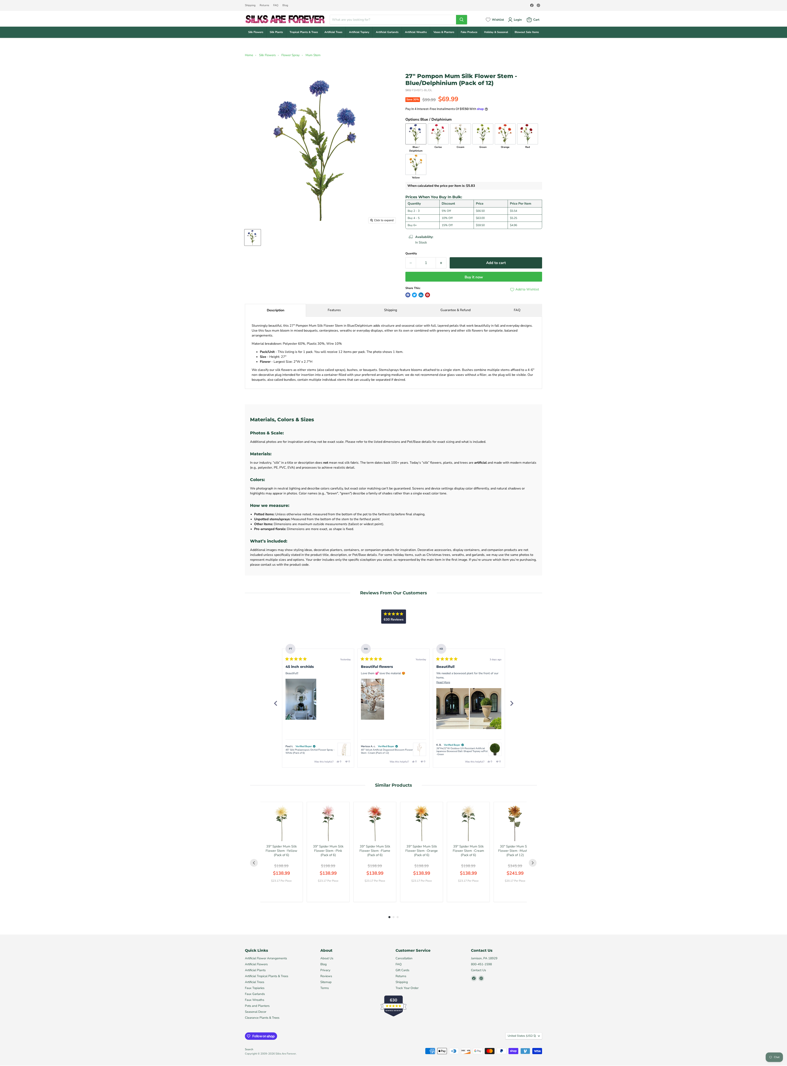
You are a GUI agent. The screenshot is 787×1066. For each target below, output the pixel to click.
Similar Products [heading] (393, 785)
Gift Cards (402, 970)
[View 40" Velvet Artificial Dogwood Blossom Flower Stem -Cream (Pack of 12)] (419, 749)
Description (275, 310)
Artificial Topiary (359, 32)
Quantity (411, 253)
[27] (253, 237)
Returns (264, 5)
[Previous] (275, 703)
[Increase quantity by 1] (441, 262)
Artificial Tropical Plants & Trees (266, 976)
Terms (324, 988)
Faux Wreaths (254, 1000)
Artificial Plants (255, 970)
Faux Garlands (255, 994)
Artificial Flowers (256, 964)
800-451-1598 (481, 964)
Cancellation (404, 958)
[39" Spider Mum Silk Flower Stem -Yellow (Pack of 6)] (281, 823)
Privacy (325, 970)
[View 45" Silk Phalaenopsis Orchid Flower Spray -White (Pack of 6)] (344, 749)
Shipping (250, 5)
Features (334, 310)
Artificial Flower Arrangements (266, 958)
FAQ (275, 5)
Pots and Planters (257, 1006)
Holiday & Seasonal (496, 32)
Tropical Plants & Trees (304, 32)
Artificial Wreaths (416, 32)
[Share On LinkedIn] (421, 294)
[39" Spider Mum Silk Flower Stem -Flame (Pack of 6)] (375, 823)
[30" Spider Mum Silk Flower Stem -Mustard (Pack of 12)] (515, 823)
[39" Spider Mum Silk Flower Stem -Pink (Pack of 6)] (328, 823)
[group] (281, 852)
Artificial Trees (333, 32)
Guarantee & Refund (455, 310)
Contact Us (478, 970)
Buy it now (474, 277)
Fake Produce (469, 32)
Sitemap (326, 982)
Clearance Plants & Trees (262, 1018)
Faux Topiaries (254, 988)
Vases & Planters (443, 32)
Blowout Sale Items (527, 32)
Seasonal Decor (255, 1012)
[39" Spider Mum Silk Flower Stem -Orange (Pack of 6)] (422, 823)
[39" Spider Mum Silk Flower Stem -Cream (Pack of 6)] (468, 823)
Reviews (326, 976)
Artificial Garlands (387, 32)
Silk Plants (276, 32)
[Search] (461, 19)
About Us (326, 958)
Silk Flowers (255, 32)
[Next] (511, 703)
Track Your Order (407, 988)
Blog (285, 5)
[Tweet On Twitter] (414, 294)
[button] (300, 699)
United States (522, 1036)
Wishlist (498, 20)
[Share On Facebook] (407, 294)
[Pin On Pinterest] (427, 294)
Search (249, 1049)
